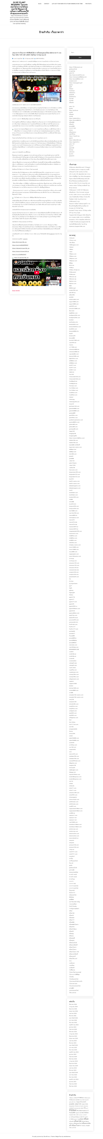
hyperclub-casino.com (75, 447)
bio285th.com (73, 329)
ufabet (71, 783)
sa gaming (72, 71)
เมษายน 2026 (73, 1013)
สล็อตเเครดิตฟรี (73, 954)
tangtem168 (72, 765)
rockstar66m (72, 661)
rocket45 (71, 658)
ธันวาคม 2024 (73, 1050)
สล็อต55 (71, 915)
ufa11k (71, 781)
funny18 (71, 404)
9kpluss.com (72, 281)
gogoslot (71, 155)
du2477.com (72, 365)
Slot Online (72, 722)
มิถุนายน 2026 (73, 1009)
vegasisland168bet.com (75, 808)
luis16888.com (73, 511)
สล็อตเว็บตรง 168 (74, 951)
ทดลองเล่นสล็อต (73, 872)
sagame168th (73, 683)
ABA (70, 285)
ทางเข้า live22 (73, 874)
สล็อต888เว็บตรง (73, 924)
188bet (71, 249)
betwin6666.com (73, 324)
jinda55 (71, 456)
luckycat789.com (74, 506)
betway (71, 150)
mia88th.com (73, 540)
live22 (70, 490)
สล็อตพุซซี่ (72, 938)
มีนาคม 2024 (72, 1070)
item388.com (73, 454)
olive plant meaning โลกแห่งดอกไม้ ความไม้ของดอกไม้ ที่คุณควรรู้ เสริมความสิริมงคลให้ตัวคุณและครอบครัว (19, 8)
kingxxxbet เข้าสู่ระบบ (74, 1106)
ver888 (76, 1114)
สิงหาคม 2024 (73, 1059)
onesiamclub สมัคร (78, 1108)
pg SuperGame (73, 583)
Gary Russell (40, 58)
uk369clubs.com (73, 801)
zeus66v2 (72, 856)
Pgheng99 (72, 592)
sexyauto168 (72, 701)
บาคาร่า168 (72, 128)
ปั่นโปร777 (72, 892)
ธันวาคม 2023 (73, 1077)
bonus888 (72, 338)
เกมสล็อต (71, 965)
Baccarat (71, 310)
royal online (72, 667)
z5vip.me (71, 849)
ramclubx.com (73, 645)
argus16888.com (74, 301)
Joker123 (71, 460)
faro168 (71, 374)
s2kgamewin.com (74, 679)
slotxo (71, 130)
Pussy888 (72, 636)
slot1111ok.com (73, 724)
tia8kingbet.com (73, 770)
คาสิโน (71, 858)
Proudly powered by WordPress (41, 1136)
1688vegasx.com (74, 245)
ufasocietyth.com (74, 799)
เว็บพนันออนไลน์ (73, 979)
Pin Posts (88, 3)
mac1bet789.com (74, 513)
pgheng (71, 590)
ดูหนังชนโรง (72, 96)
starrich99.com (73, 754)
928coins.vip (72, 276)
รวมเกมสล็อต (73, 904)
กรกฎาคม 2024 (73, 1061)
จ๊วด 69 (71, 863)
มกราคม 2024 (73, 1075)
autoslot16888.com (74, 308)
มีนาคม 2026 (72, 1015)
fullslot (71, 88)
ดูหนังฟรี (71, 94)
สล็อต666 (71, 917)
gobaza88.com (73, 424)
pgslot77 (71, 599)
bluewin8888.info (74, 331)
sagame (71, 681)
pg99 (70, 87)
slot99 (71, 112)
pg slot (71, 153)
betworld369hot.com (75, 326)
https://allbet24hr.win (75, 140)
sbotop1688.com (74, 688)
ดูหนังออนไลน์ (73, 69)
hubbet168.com (73, 440)
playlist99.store (73, 617)
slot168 (71, 98)
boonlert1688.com (74, 340)
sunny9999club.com (74, 761)
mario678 (71, 520)
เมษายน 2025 (73, 1040)
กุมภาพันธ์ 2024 (73, 1072)
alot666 (71, 297)
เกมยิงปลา (72, 963)
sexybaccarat (73, 81)
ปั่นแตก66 (72, 890)
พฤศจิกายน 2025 (73, 1025)
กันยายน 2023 (73, 1084)
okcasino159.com (74, 563)
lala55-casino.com (74, 481)
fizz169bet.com (73, 388)
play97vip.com (73, 615)
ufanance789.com (74, 792)
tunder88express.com (75, 776)
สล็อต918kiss (73, 929)
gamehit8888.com (74, 408)
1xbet (70, 251)
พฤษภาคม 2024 (73, 1065)
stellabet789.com (74, 756)
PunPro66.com (73, 624)
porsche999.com (74, 620)
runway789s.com (74, 674)
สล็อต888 (71, 122)
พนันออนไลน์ (72, 895)
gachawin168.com (74, 406)
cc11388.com (73, 347)
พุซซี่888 (71, 899)
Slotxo (71, 731)
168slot (71, 247)
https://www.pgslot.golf (75, 83)
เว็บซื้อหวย (72, 970)
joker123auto (73, 463)
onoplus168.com (74, 572)
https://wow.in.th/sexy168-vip (20, 251)
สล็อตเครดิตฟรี (73, 945)
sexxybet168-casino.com (76, 695)
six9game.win (73, 711)
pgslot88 (71, 148)
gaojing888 (72, 413)
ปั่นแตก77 (75, 1119)
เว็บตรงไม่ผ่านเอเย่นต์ (75, 972)
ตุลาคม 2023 (72, 1081)
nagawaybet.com (74, 554)
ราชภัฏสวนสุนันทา (74, 908)
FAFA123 (71, 372)
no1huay (71, 558)
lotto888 (71, 501)
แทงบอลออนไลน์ (73, 990)
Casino (71, 345)
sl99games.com (73, 717)
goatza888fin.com (74, 422)
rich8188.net (72, 654)
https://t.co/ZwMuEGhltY (19, 254)
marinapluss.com (74, 517)
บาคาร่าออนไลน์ (18, 58)
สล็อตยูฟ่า (72, 940)
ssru (70, 751)
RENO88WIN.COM (74, 649)
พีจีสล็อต (71, 897)
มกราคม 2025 (73, 1047)
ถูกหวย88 (71, 870)
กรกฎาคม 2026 (73, 1006)
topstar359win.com (74, 774)
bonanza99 (72, 335)
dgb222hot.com (73, 358)
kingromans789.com (75, 472)
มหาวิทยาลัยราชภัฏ (74, 901)
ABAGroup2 (72, 288)
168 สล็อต (72, 242)
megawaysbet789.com (75, 531)
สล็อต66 (71, 102)
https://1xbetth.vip (74, 136)
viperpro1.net (73, 817)
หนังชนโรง (72, 92)
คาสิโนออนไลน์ (73, 861)
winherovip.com (73, 829)
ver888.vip (72, 813)
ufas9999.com (73, 795)
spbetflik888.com (74, 738)
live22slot (72, 90)
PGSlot (71, 595)
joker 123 (71, 106)
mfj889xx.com (73, 536)
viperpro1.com (73, 815)
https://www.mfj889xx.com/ (77, 438)
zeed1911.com (73, 851)
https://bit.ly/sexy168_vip (19, 242)
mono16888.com (74, 547)
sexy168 (71, 699)
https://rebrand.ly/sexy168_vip (20, 248)
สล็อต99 (71, 124)
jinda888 (71, 458)
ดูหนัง (70, 865)
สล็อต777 (71, 920)
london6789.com (74, 497)
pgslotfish (72, 611)
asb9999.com (73, 306)
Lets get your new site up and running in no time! (67, 3)
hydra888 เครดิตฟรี (74, 445)
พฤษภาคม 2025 (73, 1038)
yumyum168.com (74, 845)
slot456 (71, 100)
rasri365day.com (73, 647)
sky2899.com (73, 713)
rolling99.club (73, 663)
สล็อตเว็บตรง (72, 947)
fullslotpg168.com (74, 401)
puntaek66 (72, 631)
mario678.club (73, 522)
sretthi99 (71, 742)
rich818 (71, 651)
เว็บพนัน (71, 976)
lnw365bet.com (73, 492)
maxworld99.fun (73, 526)
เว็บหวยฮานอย (73, 983)
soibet (71, 736)
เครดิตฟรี (71, 967)
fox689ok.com (73, 392)
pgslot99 (71, 604)
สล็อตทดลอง (72, 132)
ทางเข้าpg (72, 879)
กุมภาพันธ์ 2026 (73, 1018)
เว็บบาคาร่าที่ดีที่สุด (74, 974)
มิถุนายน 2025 (73, 1036)
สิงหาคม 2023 (73, 1086)
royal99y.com (73, 670)
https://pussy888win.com (76, 79)
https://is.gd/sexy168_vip (21, 257)
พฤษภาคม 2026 (73, 1011)
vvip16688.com (73, 822)
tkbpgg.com (72, 772)
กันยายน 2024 (73, 1056)
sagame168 (78, 1112)
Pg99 (70, 588)
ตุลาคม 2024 (72, 1054)
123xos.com (72, 240)
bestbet (71, 320)
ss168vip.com (73, 745)
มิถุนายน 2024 (73, 1063)
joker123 (71, 73)
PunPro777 (72, 626)
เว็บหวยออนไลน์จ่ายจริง (75, 981)
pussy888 (72, 126)
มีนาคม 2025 (72, 1043)
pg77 (70, 586)
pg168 (71, 108)
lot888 (71, 499)
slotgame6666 (73, 729)
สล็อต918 (71, 926)
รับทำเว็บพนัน (73, 906)
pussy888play (73, 640)
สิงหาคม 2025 (73, 1031)
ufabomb (71, 786)
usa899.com (72, 806)
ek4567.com (72, 370)
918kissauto (72, 272)
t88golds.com (73, 763)
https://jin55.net (73, 110)
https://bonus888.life (75, 120)
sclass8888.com (73, 690)
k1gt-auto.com (73, 470)
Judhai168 (72, 467)
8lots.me (71, 265)
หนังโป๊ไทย (72, 134)
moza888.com (73, 551)
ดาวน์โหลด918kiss (74, 1117)
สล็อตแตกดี (72, 956)
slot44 (71, 116)
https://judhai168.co (74, 118)
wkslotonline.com (74, 833)
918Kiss (71, 267)
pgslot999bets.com (74, 608)
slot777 (71, 146)
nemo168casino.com (75, 556)
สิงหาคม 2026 (73, 1004)
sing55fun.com (73, 706)
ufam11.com (72, 788)
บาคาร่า (26, 155)
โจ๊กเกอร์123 (72, 992)
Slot (70, 720)
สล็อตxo (71, 936)
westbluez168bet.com (75, 824)
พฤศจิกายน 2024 (73, 1052)
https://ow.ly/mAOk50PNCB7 (20, 245)
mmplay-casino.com (75, 545)
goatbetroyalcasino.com (76, 420)
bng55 (71, 333)
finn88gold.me (73, 381)
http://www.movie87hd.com (77, 75)
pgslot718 (72, 597)
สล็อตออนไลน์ (73, 942)
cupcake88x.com (74, 354)
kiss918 (71, 479)
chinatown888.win (74, 349)
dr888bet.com (73, 360)
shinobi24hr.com (73, 704)
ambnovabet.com (74, 299)
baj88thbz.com (73, 313)
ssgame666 (72, 749)
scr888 (71, 692)
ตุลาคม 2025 (72, 1027)
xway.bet (71, 840)
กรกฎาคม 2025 (73, 1034)
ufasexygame (73, 797)
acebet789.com (73, 290)
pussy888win (72, 642)
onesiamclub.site (74, 570)
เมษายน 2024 (73, 1068)
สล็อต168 (71, 913)
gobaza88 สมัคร (72, 1101)
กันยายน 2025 (73, 1029)
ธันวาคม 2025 (73, 1022)
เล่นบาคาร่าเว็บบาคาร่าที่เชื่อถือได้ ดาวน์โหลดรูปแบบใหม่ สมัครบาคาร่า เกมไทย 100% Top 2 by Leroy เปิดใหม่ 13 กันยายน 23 (36, 54)
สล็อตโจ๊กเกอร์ (73, 958)
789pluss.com (73, 258)
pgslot (71, 85)
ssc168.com (72, 747)
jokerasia (71, 152)
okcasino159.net (73, 567)
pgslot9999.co (73, 606)
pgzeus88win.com (74, 613)
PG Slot (71, 581)
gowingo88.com (73, 429)
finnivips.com (73, 385)
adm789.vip (72, 292)
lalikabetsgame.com (74, 485)
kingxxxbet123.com (74, 474)
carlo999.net (72, 342)
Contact (46, 3)
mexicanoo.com (73, 533)
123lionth (71, 238)
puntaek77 (72, 633)
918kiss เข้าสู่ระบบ (74, 270)
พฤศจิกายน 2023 (73, 1079)
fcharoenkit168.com (75, 376)
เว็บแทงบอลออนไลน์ (74, 986)
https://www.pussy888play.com (78, 77)
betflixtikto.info (73, 322)
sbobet (71, 686)
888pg (71, 263)
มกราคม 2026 (73, 1020)
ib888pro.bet (72, 449)
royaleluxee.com (73, 672)
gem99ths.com (73, 415)
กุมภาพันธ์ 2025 (73, 1045)
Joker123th (72, 465)
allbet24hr (72, 295)
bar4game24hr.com (74, 315)
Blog (39, 3)
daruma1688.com (74, 356)
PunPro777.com (73, 629)
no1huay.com (73, 561)
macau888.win (73, 515)
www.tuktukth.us (73, 838)
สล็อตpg (71, 933)
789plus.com (72, 254)
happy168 (72, 431)
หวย (70, 961)
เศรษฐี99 (71, 988)
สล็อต (70, 911)
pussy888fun (72, 638)
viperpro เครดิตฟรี (83, 1114)
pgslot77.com (73, 601)
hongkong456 (73, 435)
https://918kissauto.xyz (75, 67)
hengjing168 (72, 433)
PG (70, 579)
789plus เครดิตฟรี (73, 1097)
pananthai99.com (74, 576)
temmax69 (72, 767)
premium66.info (73, 622)
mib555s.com (73, 542)
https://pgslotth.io (74, 142)
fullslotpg (72, 399)
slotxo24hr (72, 733)
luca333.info (72, 504)
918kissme (72, 274)
